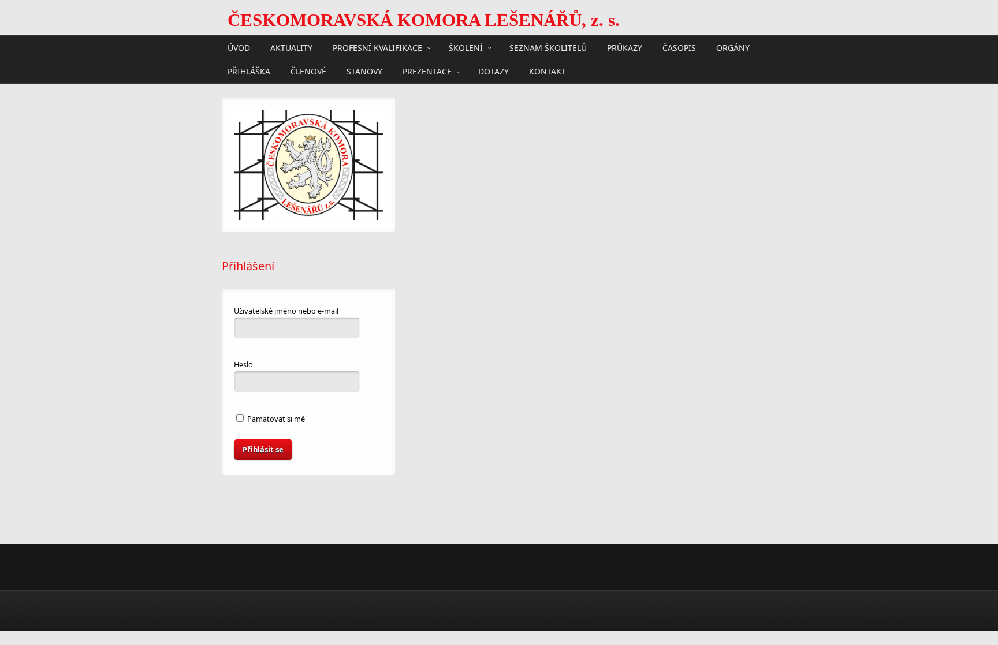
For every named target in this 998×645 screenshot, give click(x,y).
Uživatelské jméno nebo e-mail (286, 310)
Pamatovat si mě (275, 418)
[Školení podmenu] (489, 47)
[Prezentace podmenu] (458, 71)
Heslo (243, 364)
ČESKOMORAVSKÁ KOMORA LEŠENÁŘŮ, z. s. (424, 20)
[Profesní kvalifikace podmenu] (429, 47)
